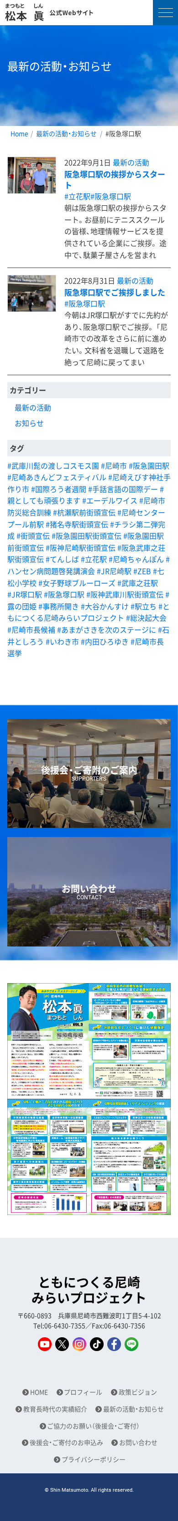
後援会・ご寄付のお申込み (66, 1442)
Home (19, 133)
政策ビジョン (138, 1392)
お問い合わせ (138, 1442)
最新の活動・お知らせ (66, 133)
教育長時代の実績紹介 (55, 1409)
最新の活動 (131, 162)
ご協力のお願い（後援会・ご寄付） (93, 1426)
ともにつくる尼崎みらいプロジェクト (89, 1290)
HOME (39, 1392)
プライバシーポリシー (94, 1459)
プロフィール (83, 1392)
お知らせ (29, 422)
